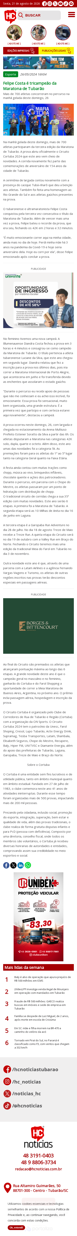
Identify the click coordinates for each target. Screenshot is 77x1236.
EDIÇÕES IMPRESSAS (18, 50)
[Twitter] (55, 3)
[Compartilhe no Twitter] (13, 865)
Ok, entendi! (16, 1227)
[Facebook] (44, 3)
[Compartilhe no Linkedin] (20, 865)
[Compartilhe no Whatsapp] (27, 865)
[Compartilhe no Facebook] (6, 865)
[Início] (10, 22)
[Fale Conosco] (71, 3)
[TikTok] (66, 3)
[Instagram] (50, 3)
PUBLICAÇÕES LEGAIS (54, 50)
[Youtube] (60, 3)
